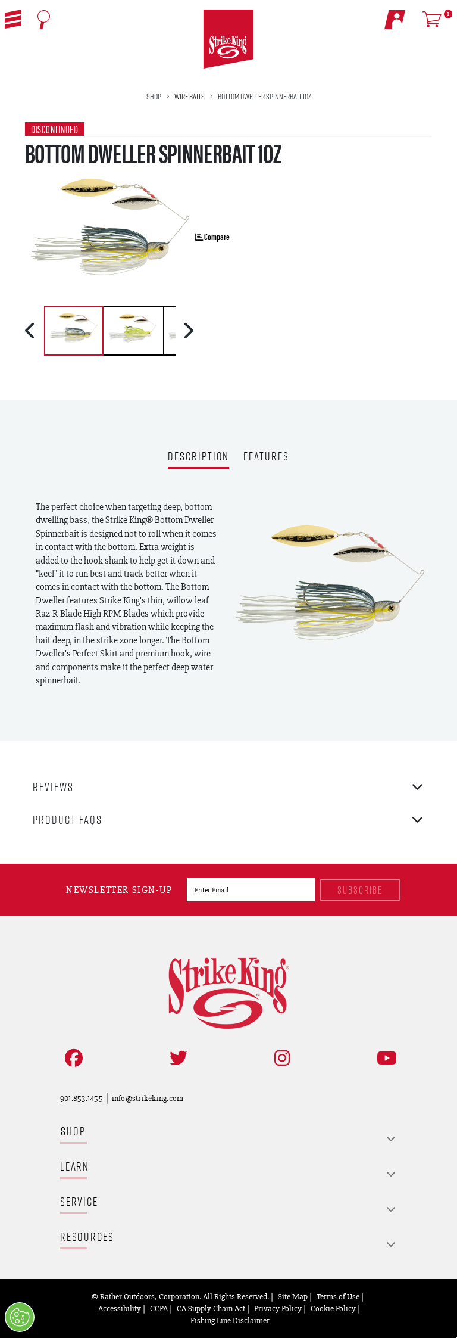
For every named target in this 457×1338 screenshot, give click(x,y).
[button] (13, 19)
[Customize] (20, 1317)
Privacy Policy (278, 1308)
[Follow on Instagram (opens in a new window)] (280, 1058)
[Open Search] (44, 20)
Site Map (293, 1296)
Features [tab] (266, 457)
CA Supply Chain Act (211, 1308)
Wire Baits (189, 96)
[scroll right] (188, 331)
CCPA (159, 1308)
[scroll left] (31, 331)
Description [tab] (198, 457)
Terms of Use (338, 1296)
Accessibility (119, 1308)
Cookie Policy (333, 1308)
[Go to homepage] (229, 39)
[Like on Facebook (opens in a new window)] (71, 1058)
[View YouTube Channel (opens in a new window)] (384, 1058)
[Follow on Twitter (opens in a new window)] (176, 1058)
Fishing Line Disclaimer (230, 1320)
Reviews (53, 787)
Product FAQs (67, 819)
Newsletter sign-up (119, 890)
